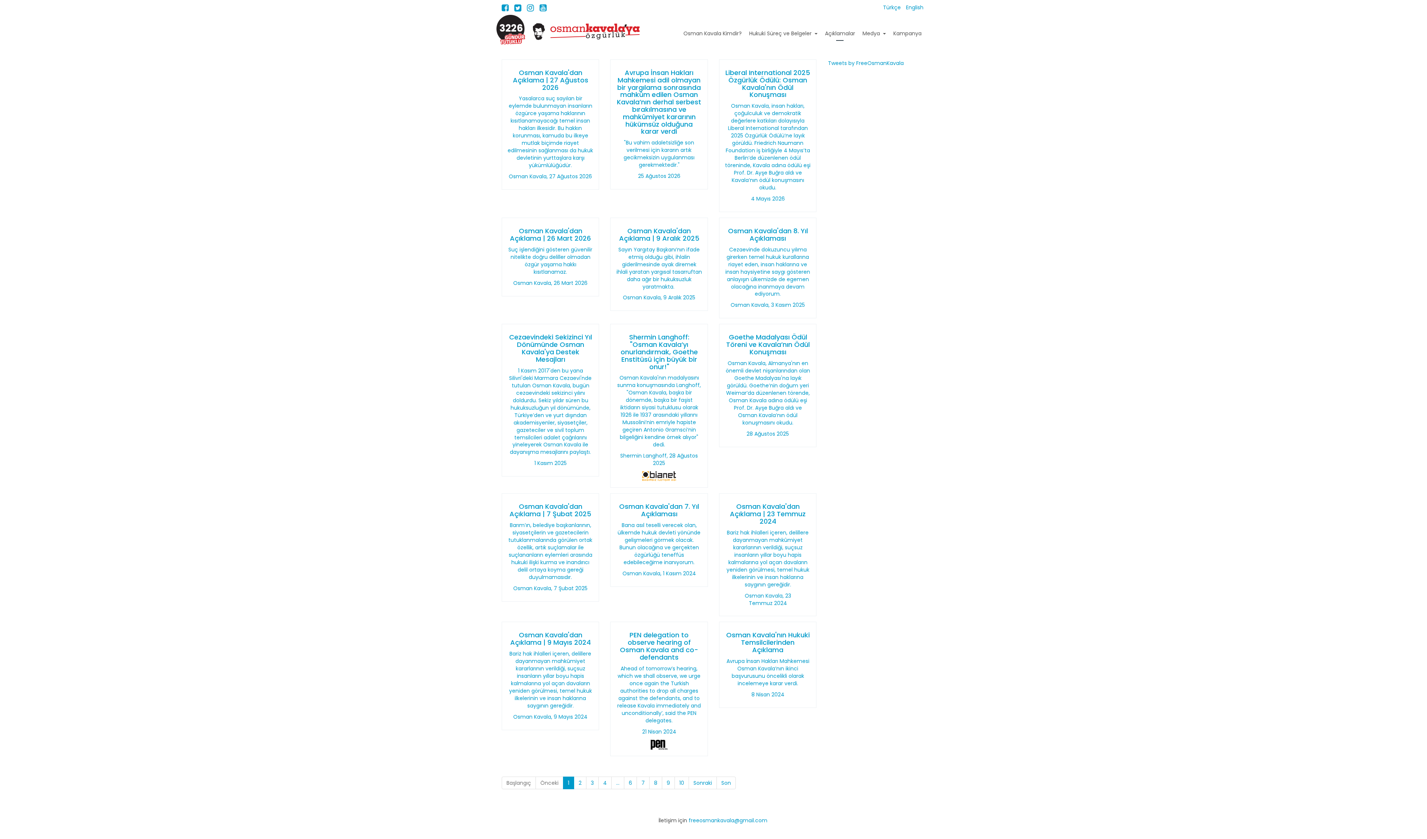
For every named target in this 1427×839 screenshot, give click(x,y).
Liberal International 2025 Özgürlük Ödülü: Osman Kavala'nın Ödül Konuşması (767, 83)
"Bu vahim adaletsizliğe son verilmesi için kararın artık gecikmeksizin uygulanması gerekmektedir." (659, 154)
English (914, 7)
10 (681, 783)
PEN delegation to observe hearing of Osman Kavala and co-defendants (659, 645)
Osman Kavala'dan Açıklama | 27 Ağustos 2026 (550, 80)
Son (726, 783)
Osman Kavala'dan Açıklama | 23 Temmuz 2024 (768, 514)
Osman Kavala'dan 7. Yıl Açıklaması (659, 510)
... (617, 783)
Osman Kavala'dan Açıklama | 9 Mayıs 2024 (550, 638)
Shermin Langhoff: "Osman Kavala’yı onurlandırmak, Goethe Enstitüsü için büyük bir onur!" (659, 351)
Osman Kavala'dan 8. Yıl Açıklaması (768, 234)
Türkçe (892, 7)
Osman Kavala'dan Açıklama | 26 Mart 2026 (550, 234)
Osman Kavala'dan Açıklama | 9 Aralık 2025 (659, 234)
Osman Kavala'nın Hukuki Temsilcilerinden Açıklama (768, 642)
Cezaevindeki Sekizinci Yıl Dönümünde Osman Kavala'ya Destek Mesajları (550, 348)
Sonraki (702, 783)
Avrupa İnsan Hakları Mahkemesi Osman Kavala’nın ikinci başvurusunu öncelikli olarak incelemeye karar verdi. (768, 672)
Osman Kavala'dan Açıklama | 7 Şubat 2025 (550, 510)
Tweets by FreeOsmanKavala (866, 63)
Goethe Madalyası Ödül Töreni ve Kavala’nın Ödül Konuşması (768, 344)
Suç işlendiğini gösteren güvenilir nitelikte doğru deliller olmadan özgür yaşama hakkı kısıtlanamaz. (550, 261)
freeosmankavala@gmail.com (728, 820)
